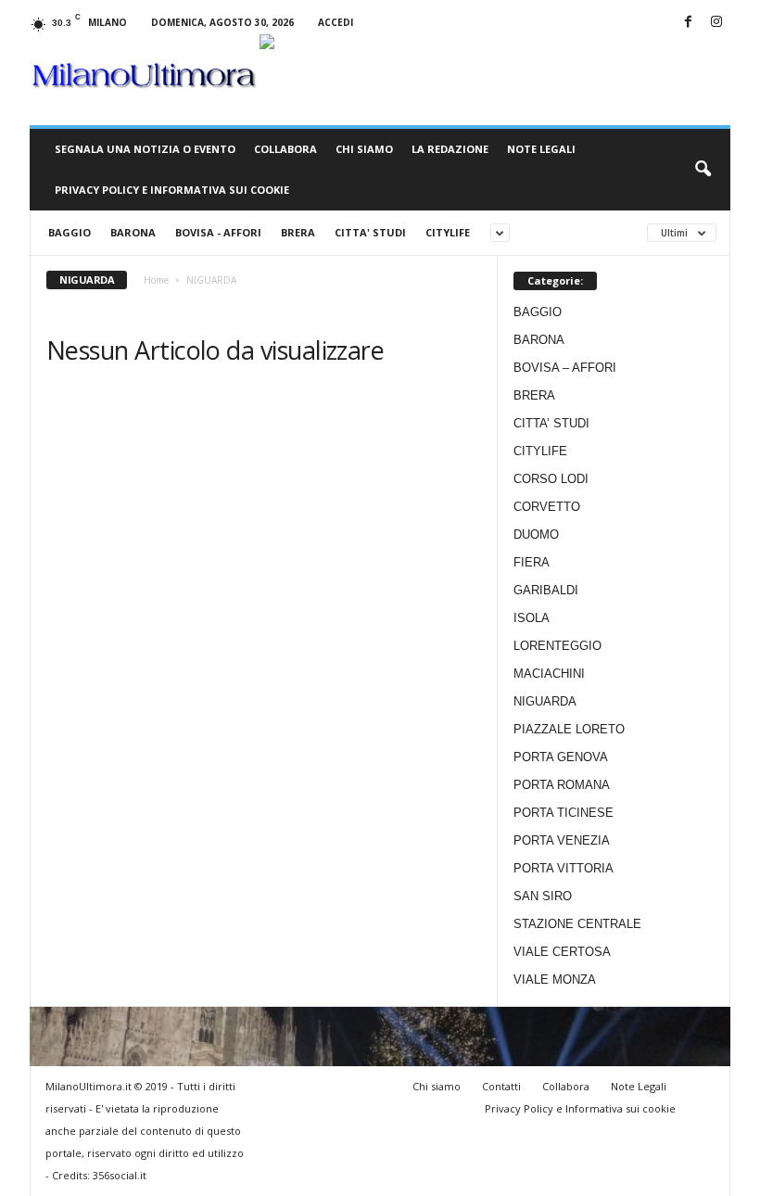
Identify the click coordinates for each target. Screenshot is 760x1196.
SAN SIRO (542, 896)
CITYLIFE (447, 232)
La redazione (450, 149)
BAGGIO (69, 232)
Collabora (285, 149)
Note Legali (541, 149)
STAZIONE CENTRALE (577, 924)
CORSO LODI (551, 479)
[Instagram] (716, 22)
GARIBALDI (545, 590)
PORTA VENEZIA (561, 840)
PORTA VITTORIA (563, 868)
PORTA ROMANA (561, 785)
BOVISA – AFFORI (564, 368)
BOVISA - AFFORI (218, 232)
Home (156, 280)
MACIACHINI (549, 674)
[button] (702, 169)
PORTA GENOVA (560, 757)
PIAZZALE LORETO (569, 729)
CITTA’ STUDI (551, 423)
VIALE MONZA (554, 979)
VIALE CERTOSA (562, 952)
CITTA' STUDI (370, 232)
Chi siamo (364, 149)
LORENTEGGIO (557, 646)
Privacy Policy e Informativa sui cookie (172, 190)
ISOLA (531, 618)
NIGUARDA (544, 701)
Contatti (501, 1086)
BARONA (133, 232)
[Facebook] (688, 22)
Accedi (335, 22)
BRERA (298, 232)
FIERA (531, 562)
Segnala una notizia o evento (145, 149)
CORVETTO (546, 507)
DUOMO (536, 534)
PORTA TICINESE (563, 813)
